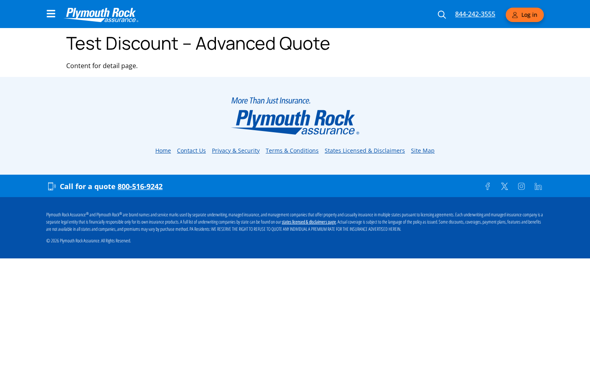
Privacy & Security (236, 150)
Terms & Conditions (292, 150)
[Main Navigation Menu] (51, 13)
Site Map (423, 150)
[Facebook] (487, 186)
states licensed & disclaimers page (309, 222)
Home (163, 150)
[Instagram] (521, 186)
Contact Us (191, 150)
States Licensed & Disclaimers (365, 150)
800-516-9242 (140, 186)
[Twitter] (504, 186)
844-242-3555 (475, 14)
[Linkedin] (538, 186)
